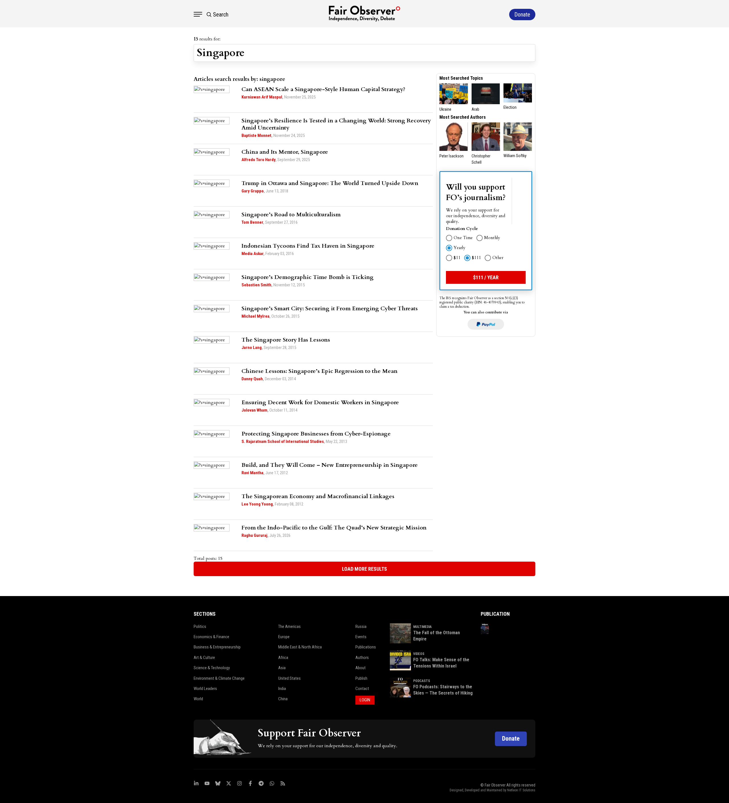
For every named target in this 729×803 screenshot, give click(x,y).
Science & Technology (212, 667)
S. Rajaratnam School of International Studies (282, 441)
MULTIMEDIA (422, 627)
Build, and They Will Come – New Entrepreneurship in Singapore (329, 465)
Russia (360, 626)
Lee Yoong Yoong (257, 504)
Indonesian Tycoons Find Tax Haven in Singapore (307, 246)
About (360, 667)
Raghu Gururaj (254, 535)
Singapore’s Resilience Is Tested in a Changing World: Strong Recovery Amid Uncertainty (336, 124)
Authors (362, 657)
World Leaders (205, 688)
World (198, 698)
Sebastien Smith (256, 284)
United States (289, 678)
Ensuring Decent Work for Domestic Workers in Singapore (320, 402)
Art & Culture (204, 657)
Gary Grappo (252, 191)
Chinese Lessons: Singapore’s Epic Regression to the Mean (319, 371)
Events (360, 636)
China (283, 698)
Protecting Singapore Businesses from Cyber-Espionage (316, 434)
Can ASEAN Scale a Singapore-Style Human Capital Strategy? (323, 89)
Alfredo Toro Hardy (258, 159)
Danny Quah (252, 378)
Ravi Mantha (252, 472)
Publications (365, 647)
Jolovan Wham (254, 410)
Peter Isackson (451, 156)
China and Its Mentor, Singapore (284, 152)
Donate (511, 738)
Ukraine (445, 109)
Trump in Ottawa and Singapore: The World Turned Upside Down (329, 183)
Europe (284, 636)
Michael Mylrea (255, 316)
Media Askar (252, 253)
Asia (282, 667)
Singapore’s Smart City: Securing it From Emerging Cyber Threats (329, 308)
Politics (200, 626)
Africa (283, 657)
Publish (361, 678)
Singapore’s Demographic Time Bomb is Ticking (307, 277)
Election (510, 107)
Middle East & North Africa (300, 647)
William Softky (515, 155)
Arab (475, 109)
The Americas (289, 626)
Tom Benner (252, 222)
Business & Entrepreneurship (217, 647)
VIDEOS (418, 654)
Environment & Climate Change (219, 678)
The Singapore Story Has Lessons (285, 340)
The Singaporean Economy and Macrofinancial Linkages (317, 496)
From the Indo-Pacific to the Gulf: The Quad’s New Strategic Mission (334, 527)
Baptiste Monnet (256, 135)
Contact (362, 688)
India (282, 688)
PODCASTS (421, 681)
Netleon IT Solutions (521, 790)
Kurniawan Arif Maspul (261, 97)
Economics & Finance (211, 636)
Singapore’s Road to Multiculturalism (291, 214)
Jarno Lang (251, 347)
